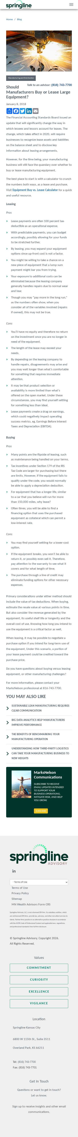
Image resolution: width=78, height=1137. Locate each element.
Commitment (39, 968)
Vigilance (39, 1003)
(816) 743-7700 (61, 85)
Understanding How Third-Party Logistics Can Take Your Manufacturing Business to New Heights (40, 753)
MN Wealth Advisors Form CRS (31, 904)
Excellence (39, 991)
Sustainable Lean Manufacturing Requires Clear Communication (40, 708)
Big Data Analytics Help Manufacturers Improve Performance (38, 722)
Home (9, 19)
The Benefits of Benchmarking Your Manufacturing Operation (36, 737)
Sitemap (17, 899)
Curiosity (39, 980)
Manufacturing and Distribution (21, 78)
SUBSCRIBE (41, 811)
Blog (19, 19)
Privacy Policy (20, 893)
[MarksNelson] (19, 4)
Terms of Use (20, 887)
